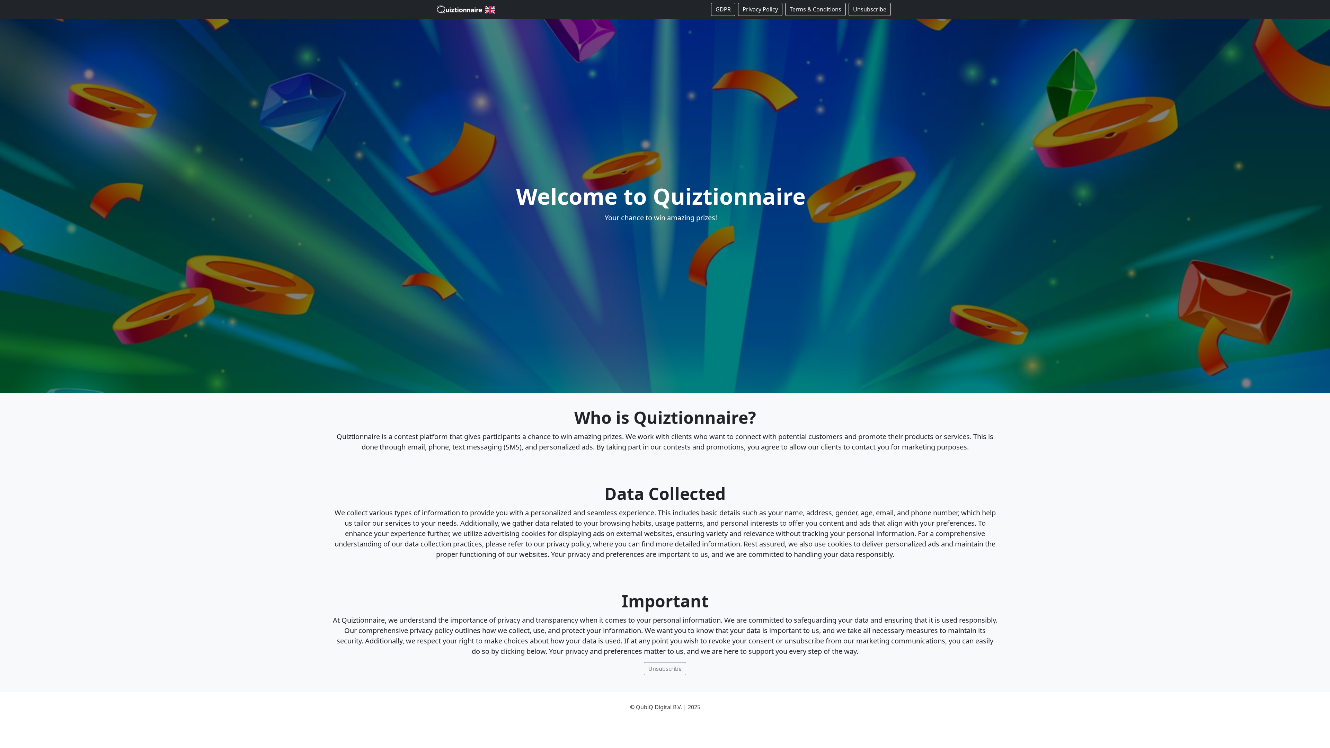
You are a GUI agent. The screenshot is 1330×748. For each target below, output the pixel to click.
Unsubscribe (869, 9)
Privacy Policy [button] (760, 9)
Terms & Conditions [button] (815, 9)
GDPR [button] (723, 9)
